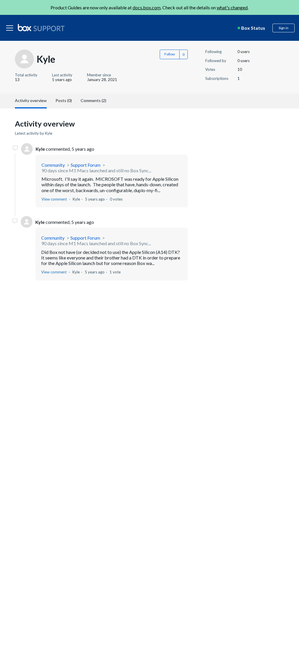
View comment (54, 199)
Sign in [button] (283, 28)
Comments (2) (93, 100)
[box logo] (41, 27)
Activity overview (31, 100)
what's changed (232, 7)
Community (53, 165)
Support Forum (85, 165)
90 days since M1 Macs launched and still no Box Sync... (96, 170)
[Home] (41, 28)
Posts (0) (63, 100)
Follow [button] (169, 54)
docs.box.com (147, 7)
